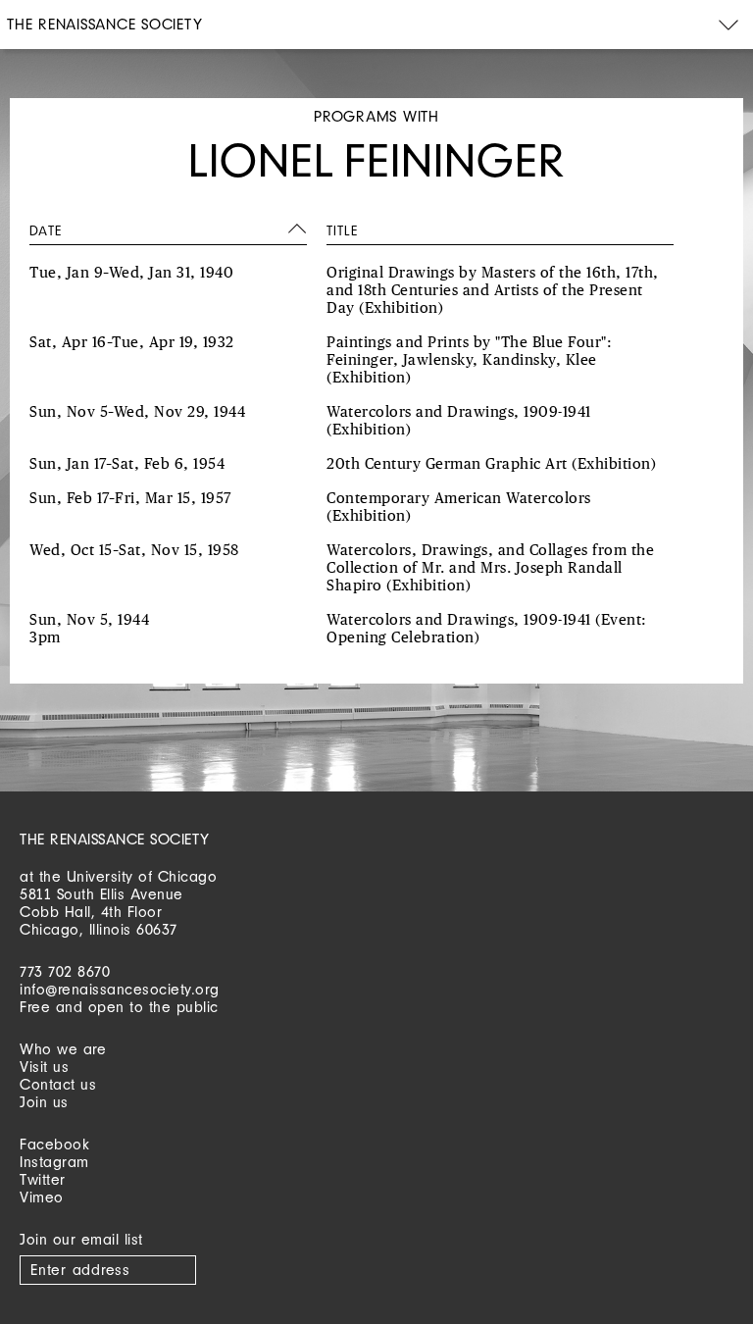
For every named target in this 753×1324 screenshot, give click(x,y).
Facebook (54, 1144)
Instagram (54, 1161)
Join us (44, 1102)
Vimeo (42, 1197)
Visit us (44, 1066)
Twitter (43, 1179)
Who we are (63, 1049)
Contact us (58, 1084)
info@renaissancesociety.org (120, 989)
